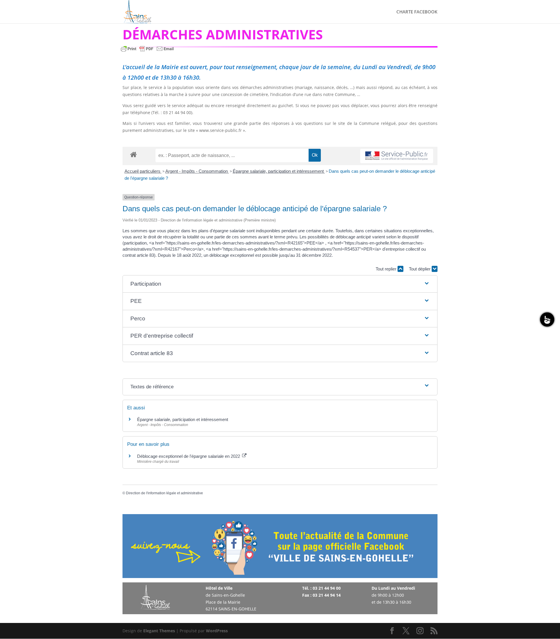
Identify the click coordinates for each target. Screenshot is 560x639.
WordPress (217, 630)
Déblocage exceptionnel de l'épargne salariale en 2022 (189, 456)
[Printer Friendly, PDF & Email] (147, 51)
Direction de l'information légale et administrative (164, 493)
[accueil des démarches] (133, 154)
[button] (280, 284)
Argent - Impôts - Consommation (197, 171)
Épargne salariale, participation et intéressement (279, 171)
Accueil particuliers (143, 171)
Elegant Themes (159, 630)
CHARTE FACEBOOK (417, 12)
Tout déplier (420, 268)
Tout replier (387, 268)
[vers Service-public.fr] (396, 156)
